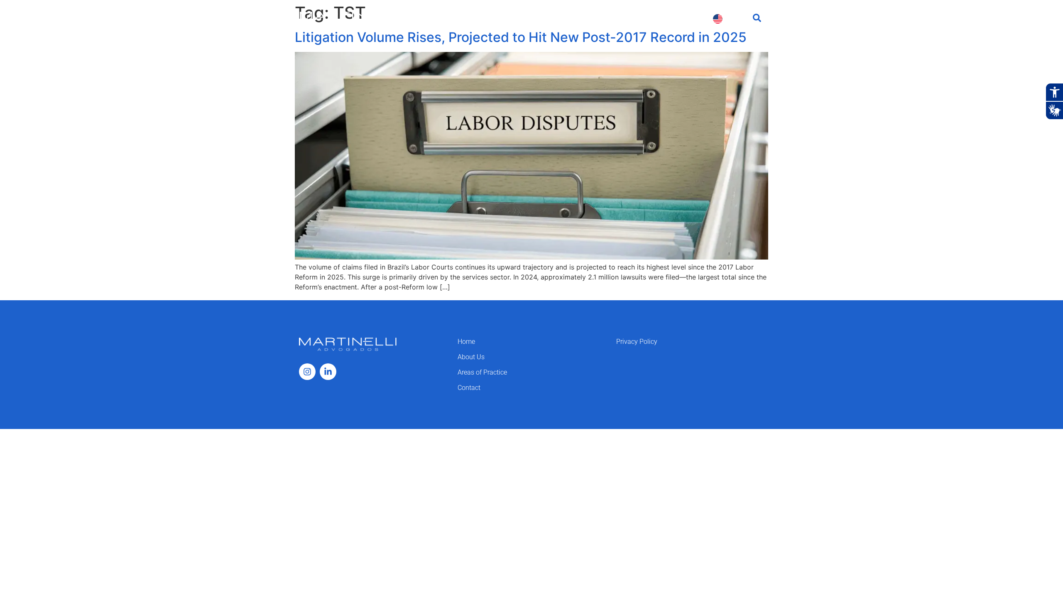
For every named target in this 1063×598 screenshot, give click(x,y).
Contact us (683, 18)
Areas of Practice (564, 18)
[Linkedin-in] (328, 371)
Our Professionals (628, 18)
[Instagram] (307, 371)
